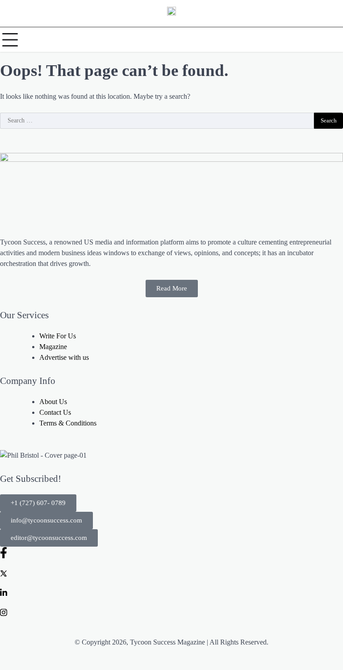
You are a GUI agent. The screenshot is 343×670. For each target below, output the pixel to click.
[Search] (334, 39)
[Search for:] (157, 121)
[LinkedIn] (171, 592)
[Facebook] (171, 552)
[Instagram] (171, 612)
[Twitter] (171, 572)
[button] (38, 503)
